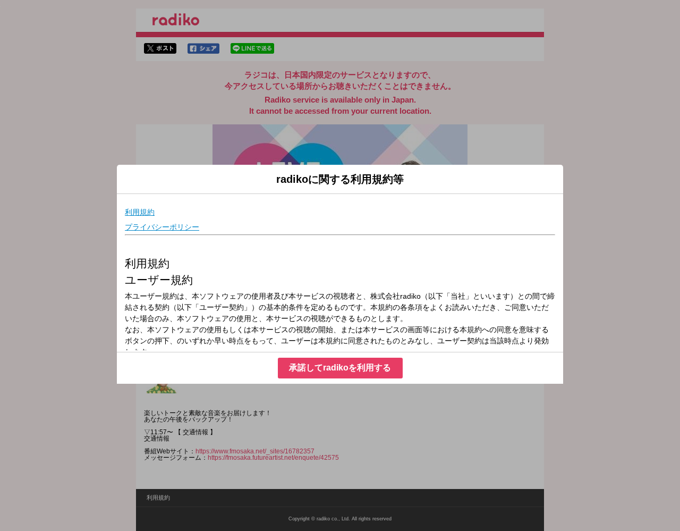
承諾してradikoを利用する (340, 367)
